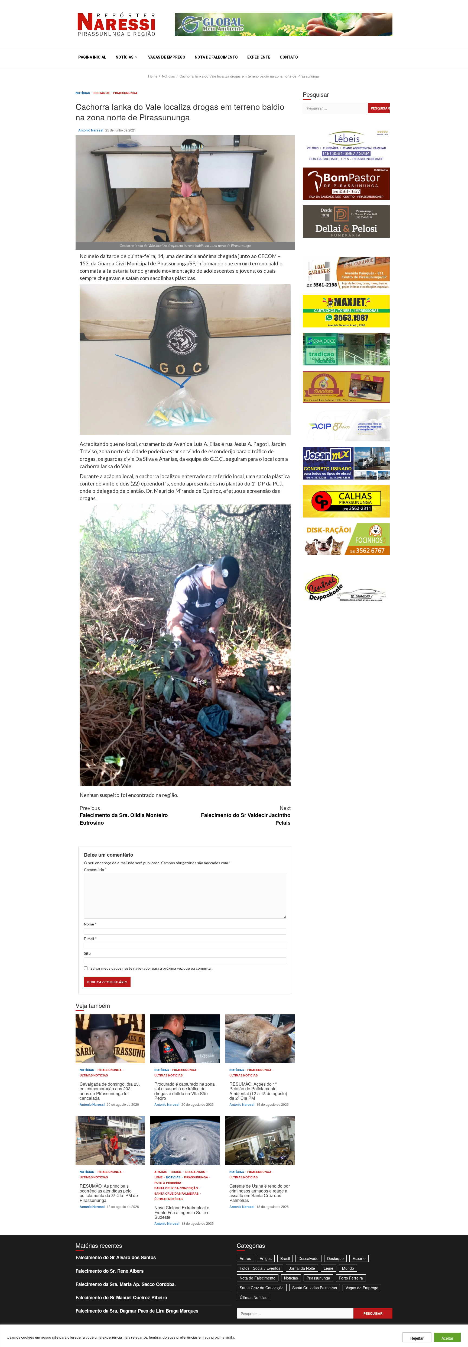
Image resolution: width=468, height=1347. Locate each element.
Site (87, 953)
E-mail (90, 938)
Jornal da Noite (302, 1268)
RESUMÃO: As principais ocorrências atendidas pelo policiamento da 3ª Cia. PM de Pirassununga (110, 1140)
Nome (90, 924)
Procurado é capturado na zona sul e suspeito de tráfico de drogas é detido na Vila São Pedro (185, 1038)
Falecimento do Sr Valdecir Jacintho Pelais (246, 815)
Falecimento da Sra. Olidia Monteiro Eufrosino (124, 815)
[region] (234, 1336)
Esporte (359, 1258)
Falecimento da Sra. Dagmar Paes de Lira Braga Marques (137, 1310)
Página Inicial (92, 57)
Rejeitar (417, 1338)
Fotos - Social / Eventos (260, 1268)
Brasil (177, 1171)
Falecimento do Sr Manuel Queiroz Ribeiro (121, 1297)
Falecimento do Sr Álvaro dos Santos (116, 1257)
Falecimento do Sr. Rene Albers (110, 1271)
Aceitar (447, 1338)
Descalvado (195, 1171)
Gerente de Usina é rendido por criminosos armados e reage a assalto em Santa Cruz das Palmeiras (260, 1140)
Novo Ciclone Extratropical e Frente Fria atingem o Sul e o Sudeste (185, 1140)
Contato (289, 57)
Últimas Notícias (94, 1075)
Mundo (348, 1268)
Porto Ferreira (168, 1182)
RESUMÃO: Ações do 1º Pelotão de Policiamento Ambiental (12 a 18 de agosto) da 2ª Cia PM (260, 1038)
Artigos (266, 1258)
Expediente (258, 57)
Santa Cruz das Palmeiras (176, 1193)
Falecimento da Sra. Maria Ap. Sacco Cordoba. (126, 1284)
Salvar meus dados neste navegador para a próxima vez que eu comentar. (151, 968)
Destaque (101, 92)
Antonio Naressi (91, 130)
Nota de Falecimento (216, 57)
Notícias (125, 57)
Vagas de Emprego (166, 57)
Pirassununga (125, 92)
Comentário (95, 869)
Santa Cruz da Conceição (176, 1188)
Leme (158, 1177)
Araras (161, 1171)
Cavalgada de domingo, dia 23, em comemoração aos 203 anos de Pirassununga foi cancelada (110, 1038)
